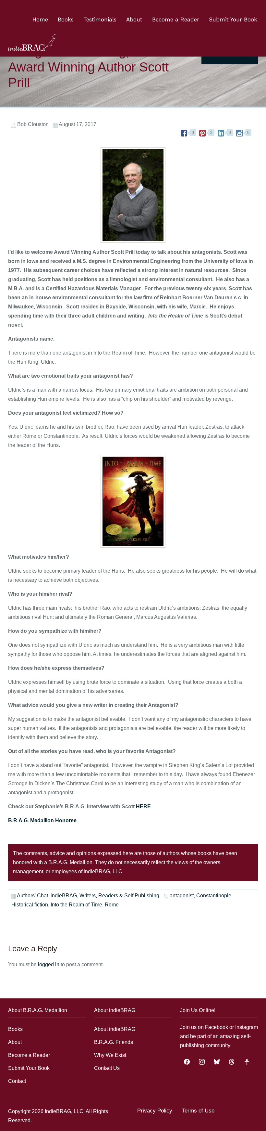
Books (66, 19)
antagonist (182, 895)
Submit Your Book (233, 19)
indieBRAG (64, 895)
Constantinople (213, 895)
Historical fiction (29, 904)
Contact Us (107, 1068)
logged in (48, 964)
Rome (112, 904)
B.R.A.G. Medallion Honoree (43, 820)
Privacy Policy (154, 1111)
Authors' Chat (32, 895)
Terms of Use (198, 1111)
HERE (143, 806)
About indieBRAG (114, 1029)
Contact (17, 1081)
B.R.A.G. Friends (113, 1042)
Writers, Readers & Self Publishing (119, 895)
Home (40, 19)
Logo (32, 42)
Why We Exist (110, 1055)
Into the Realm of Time (76, 904)
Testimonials (99, 19)
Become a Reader (175, 19)
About (134, 19)
